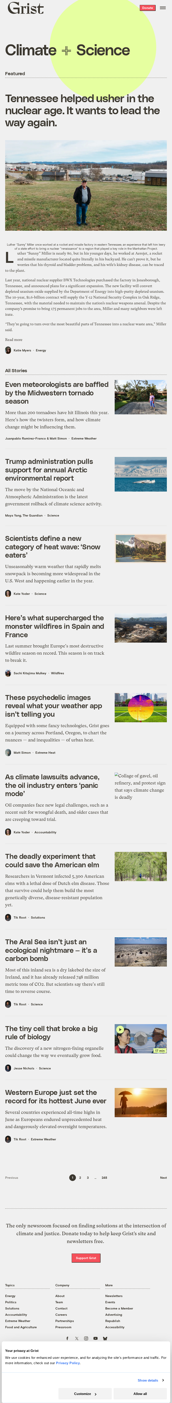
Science (53, 515)
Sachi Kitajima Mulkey (30, 673)
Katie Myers (22, 350)
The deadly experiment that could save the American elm (52, 860)
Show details (148, 1380)
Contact (61, 1308)
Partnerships (64, 1321)
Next (163, 1177)
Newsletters (114, 1296)
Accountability (45, 832)
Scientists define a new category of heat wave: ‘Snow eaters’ (52, 546)
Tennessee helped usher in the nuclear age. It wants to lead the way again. (82, 109)
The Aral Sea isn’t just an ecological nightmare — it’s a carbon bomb (51, 949)
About (59, 1296)
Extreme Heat (45, 752)
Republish (112, 1321)
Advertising (113, 1314)
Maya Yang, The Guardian (24, 515)
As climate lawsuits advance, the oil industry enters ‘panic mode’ (52, 784)
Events (110, 1302)
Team (59, 1302)
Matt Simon (58, 438)
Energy (41, 350)
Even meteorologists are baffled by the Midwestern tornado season (57, 392)
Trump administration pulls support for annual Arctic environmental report (49, 469)
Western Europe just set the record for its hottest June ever (56, 1096)
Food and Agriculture (21, 1327)
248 (104, 1177)
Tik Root (20, 917)
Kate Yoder (22, 594)
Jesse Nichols (24, 1068)
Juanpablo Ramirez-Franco (25, 438)
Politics (10, 1302)
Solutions (38, 917)
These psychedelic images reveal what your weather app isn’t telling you (53, 705)
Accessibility (115, 1327)
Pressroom (63, 1327)
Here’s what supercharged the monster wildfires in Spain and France (54, 625)
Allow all (140, 1394)
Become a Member (119, 1308)
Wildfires (57, 673)
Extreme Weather (84, 438)
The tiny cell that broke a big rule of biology (51, 1032)
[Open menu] (163, 7)
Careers (61, 1314)
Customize (82, 1394)
